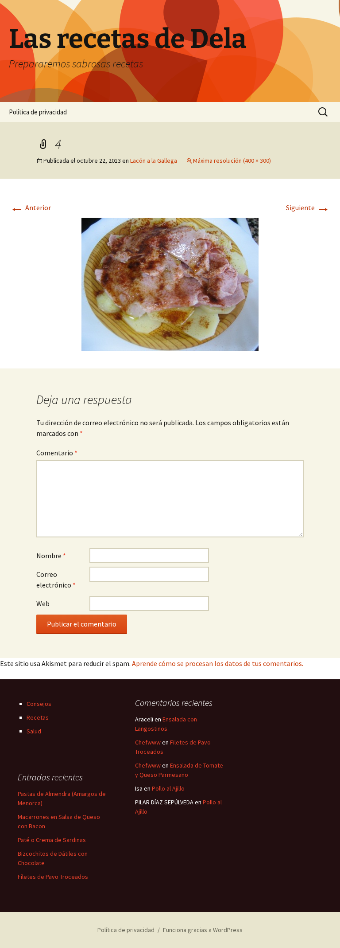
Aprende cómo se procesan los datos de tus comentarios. (217, 663)
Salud (34, 731)
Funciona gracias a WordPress (203, 930)
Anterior (30, 207)
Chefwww (148, 742)
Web (43, 603)
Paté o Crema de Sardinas (52, 840)
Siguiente (308, 207)
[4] (170, 283)
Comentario (56, 452)
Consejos (39, 704)
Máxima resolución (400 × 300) (232, 161)
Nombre (51, 555)
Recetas (38, 717)
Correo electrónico (56, 579)
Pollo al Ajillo (168, 788)
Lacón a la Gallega (153, 161)
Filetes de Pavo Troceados (53, 877)
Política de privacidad (38, 112)
